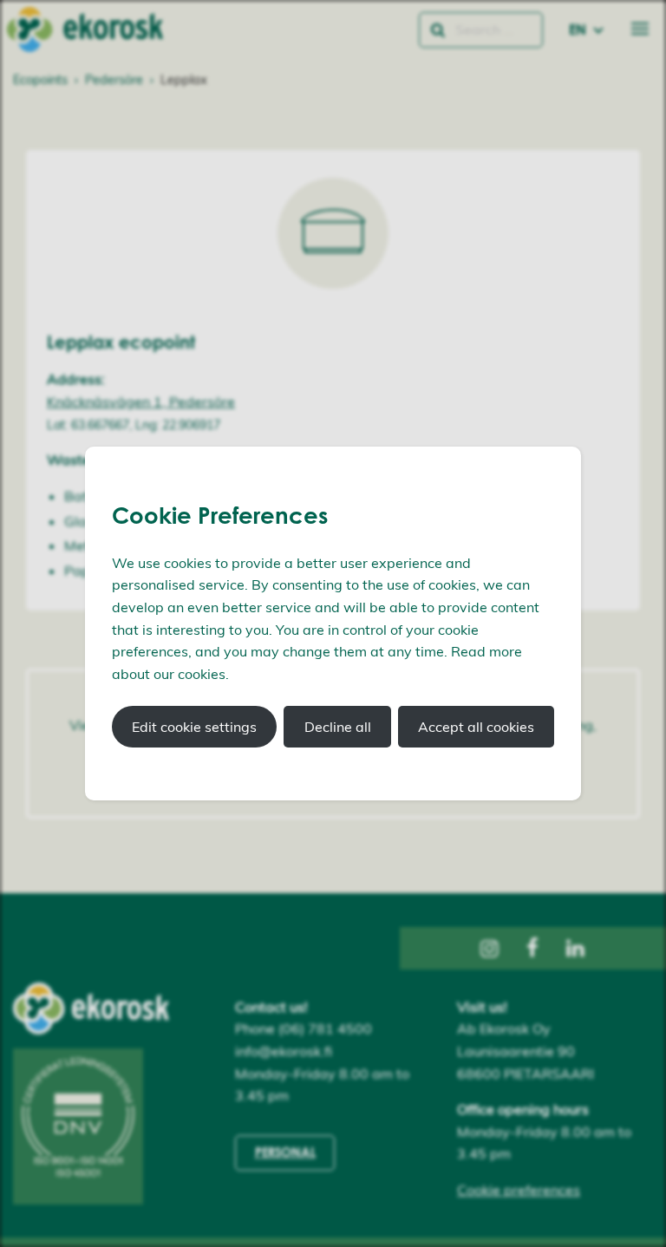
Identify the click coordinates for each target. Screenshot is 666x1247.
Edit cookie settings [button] (194, 726)
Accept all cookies (476, 726)
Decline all (337, 726)
